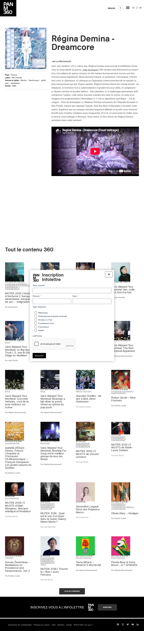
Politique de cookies (41, 625)
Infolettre (60, 625)
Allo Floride (17, 78)
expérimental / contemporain (12, 288)
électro (24, 80)
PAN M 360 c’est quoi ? (83, 625)
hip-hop (79, 557)
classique (10, 285)
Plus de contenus (72, 591)
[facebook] (133, 8)
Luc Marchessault (63, 61)
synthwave (15, 83)
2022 (14, 86)
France (14, 75)
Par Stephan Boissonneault (121, 356)
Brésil (79, 391)
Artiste (41, 330)
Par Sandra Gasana (83, 407)
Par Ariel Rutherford (48, 527)
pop (90, 391)
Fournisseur (43, 327)
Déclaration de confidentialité (20, 625)
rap (86, 557)
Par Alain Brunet (11, 307)
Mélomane (43, 313)
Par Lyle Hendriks (118, 298)
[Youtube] (140, 8)
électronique (23, 285)
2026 (124, 393)
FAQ (53, 625)
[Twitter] (128, 624)
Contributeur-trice (46, 323)
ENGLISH (111, 8)
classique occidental (16, 284)
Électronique (12, 498)
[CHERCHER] (120, 8)
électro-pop (34, 80)
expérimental (47, 559)
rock (7, 342)
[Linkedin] (138, 624)
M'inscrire (107, 607)
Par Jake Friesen (11, 361)
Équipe (69, 625)
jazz (85, 391)
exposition (46, 509)
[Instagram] (137, 8)
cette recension (90, 70)
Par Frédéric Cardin (118, 406)
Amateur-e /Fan (45, 320)
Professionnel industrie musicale (52, 316)
